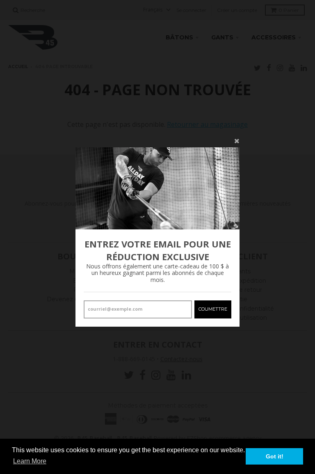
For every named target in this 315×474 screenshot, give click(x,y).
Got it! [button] (274, 456)
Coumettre (213, 309)
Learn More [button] (29, 461)
